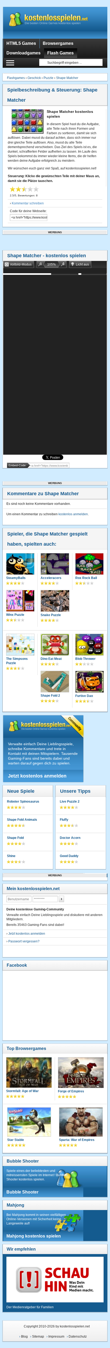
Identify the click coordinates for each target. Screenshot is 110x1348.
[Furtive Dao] (89, 682)
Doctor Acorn (70, 838)
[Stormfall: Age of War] (29, 1073)
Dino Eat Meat (51, 659)
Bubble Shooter (23, 1161)
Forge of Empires (71, 1091)
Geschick (34, 78)
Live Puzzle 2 (70, 801)
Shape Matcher (67, 78)
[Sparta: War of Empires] (81, 1122)
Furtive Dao (84, 696)
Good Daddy (69, 856)
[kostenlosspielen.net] (55, 23)
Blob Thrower (85, 659)
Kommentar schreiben (28, 203)
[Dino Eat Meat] (55, 645)
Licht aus (82, 264)
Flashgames (16, 78)
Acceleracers (51, 578)
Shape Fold (15, 838)
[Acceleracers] (55, 564)
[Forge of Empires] (81, 1073)
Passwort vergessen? (24, 941)
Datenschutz (78, 1336)
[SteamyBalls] (20, 564)
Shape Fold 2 (50, 695)
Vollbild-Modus (21, 264)
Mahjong (15, 1205)
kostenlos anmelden (73, 514)
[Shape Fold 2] (55, 682)
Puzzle (48, 78)
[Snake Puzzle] (55, 601)
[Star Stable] (29, 1122)
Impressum (56, 1336)
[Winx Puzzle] (20, 601)
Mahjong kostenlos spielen (33, 1236)
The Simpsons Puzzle (17, 661)
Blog (24, 1336)
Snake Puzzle (51, 615)
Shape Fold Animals (22, 820)
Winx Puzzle (15, 615)
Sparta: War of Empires (77, 1140)
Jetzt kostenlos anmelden (37, 776)
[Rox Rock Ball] (89, 564)
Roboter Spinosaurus (23, 801)
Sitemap (38, 1336)
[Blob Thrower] (89, 645)
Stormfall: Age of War (22, 1091)
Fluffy (64, 820)
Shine (11, 856)
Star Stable (15, 1140)
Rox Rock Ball (86, 578)
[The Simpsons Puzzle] (20, 645)
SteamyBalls (16, 578)
